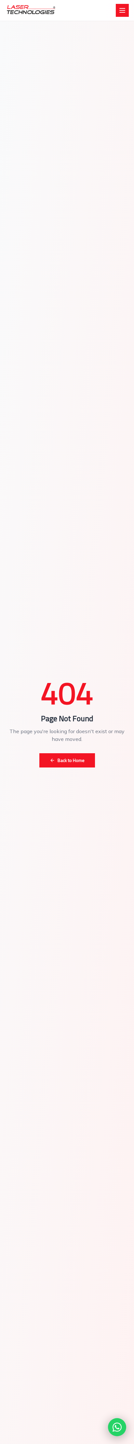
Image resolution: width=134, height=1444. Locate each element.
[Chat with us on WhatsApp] (117, 1427)
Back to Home (71, 760)
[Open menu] (122, 10)
